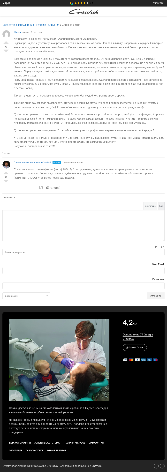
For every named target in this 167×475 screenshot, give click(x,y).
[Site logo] (83, 11)
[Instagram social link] (162, 11)
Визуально (150, 206)
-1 (6, 52)
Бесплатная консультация (18, 24)
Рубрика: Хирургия (47, 24)
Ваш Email (158, 264)
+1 (6, 41)
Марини (17, 32)
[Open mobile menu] (4, 11)
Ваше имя (158, 279)
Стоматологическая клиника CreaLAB (32, 162)
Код (161, 206)
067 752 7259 (159, 3)
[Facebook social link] (158, 11)
